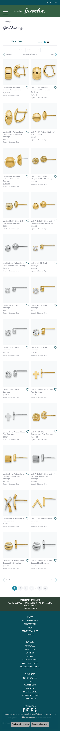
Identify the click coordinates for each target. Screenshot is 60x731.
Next (52, 54)
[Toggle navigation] (5, 13)
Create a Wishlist (30, 631)
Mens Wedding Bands (30, 667)
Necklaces (30, 646)
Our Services (30, 624)
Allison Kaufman (30, 678)
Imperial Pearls (30, 692)
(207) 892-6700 (30, 608)
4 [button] (31, 588)
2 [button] (20, 588)
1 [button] (15, 588)
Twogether (30, 699)
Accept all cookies (40, 724)
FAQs (30, 628)
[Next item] (26, 72)
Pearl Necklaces (30, 663)
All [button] (45, 588)
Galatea (30, 688)
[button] (51, 2)
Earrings (8, 21)
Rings (30, 656)
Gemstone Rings (30, 660)
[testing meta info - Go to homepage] (30, 11)
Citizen (30, 681)
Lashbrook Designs (30, 695)
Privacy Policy (34, 714)
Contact (30, 634)
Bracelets (30, 649)
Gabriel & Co (30, 685)
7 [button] (39, 588)
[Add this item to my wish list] (27, 87)
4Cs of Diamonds (30, 621)
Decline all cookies (20, 724)
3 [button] (26, 588)
